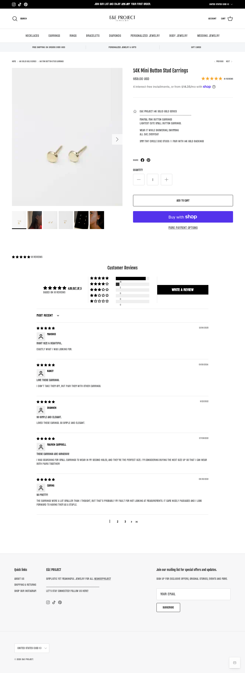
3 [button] (125, 521)
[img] (46, 328)
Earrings (54, 36)
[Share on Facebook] (142, 160)
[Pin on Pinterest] (148, 160)
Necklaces (32, 36)
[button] (21, 257)
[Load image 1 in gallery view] (67, 137)
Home (14, 61)
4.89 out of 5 (75, 288)
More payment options (183, 228)
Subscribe (168, 607)
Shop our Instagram (25, 591)
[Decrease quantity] (139, 179)
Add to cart (183, 200)
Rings (73, 36)
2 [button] (117, 521)
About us (19, 578)
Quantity (138, 170)
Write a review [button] (183, 289)
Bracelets (93, 36)
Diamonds (115, 36)
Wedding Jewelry (208, 36)
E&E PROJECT (27, 659)
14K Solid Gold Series (27, 61)
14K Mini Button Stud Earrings (51, 61)
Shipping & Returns (25, 584)
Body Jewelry (178, 36)
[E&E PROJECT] (122, 18)
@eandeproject (102, 578)
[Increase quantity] (166, 179)
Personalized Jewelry (145, 36)
